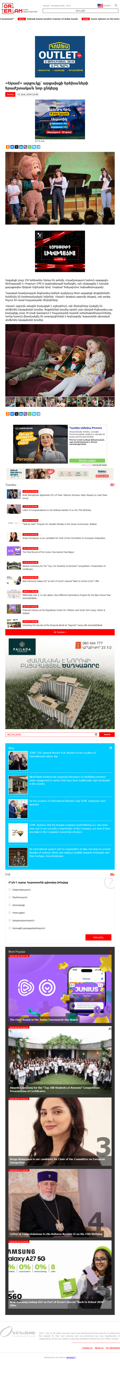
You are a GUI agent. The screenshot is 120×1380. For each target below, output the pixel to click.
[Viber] (25, 147)
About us (99, 1347)
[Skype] (34, 147)
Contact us (87, 1347)
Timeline (10, 484)
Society (10, 94)
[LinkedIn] (21, 147)
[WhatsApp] (30, 147)
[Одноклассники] (8, 147)
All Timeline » (60, 632)
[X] (16, 147)
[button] (111, 326)
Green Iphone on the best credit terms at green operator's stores (63, 19)
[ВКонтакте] (12, 147)
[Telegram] (38, 147)
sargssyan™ (71, 1357)
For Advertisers (113, 1347)
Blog (11, 747)
